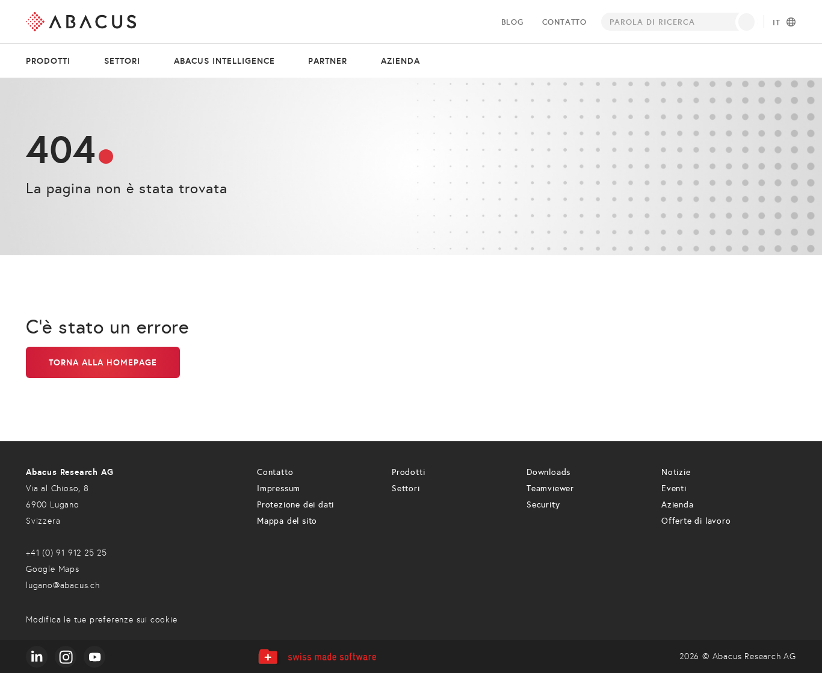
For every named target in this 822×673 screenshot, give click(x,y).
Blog (512, 22)
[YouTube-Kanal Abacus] (94, 657)
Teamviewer (550, 488)
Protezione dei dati (295, 505)
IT (776, 23)
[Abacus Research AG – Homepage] (81, 21)
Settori (122, 60)
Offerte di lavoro (696, 521)
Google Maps (52, 569)
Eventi (674, 488)
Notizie (676, 472)
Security (543, 505)
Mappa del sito (287, 521)
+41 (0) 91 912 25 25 (66, 553)
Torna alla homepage (103, 362)
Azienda (400, 60)
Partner (327, 60)
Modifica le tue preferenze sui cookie (102, 620)
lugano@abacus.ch (63, 585)
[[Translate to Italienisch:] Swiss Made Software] (317, 656)
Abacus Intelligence (224, 60)
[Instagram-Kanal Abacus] (65, 657)
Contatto (564, 22)
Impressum (278, 488)
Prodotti (48, 60)
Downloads (548, 472)
